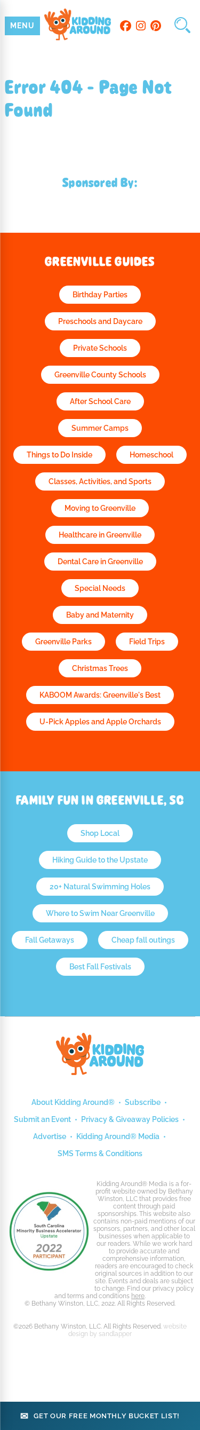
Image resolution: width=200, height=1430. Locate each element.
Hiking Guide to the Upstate (100, 860)
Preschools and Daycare (100, 321)
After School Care (100, 401)
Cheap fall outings (143, 940)
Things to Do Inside (59, 455)
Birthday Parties (100, 294)
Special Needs (100, 588)
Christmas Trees (100, 668)
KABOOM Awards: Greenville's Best (100, 695)
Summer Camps (100, 428)
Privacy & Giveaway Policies (130, 1119)
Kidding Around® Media (117, 1136)
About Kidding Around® (73, 1102)
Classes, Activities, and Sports (100, 481)
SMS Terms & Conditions (100, 1153)
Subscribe (143, 1102)
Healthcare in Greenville (100, 535)
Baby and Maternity (100, 615)
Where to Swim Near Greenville (100, 913)
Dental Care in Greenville (100, 561)
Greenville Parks (63, 641)
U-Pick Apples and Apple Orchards (100, 721)
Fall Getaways (49, 940)
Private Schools (100, 348)
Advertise (49, 1136)
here (138, 1296)
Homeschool (151, 455)
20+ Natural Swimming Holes (100, 886)
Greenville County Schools (100, 374)
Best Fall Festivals (100, 966)
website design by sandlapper (127, 1330)
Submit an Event (42, 1119)
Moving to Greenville (100, 508)
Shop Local (100, 833)
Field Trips (147, 641)
